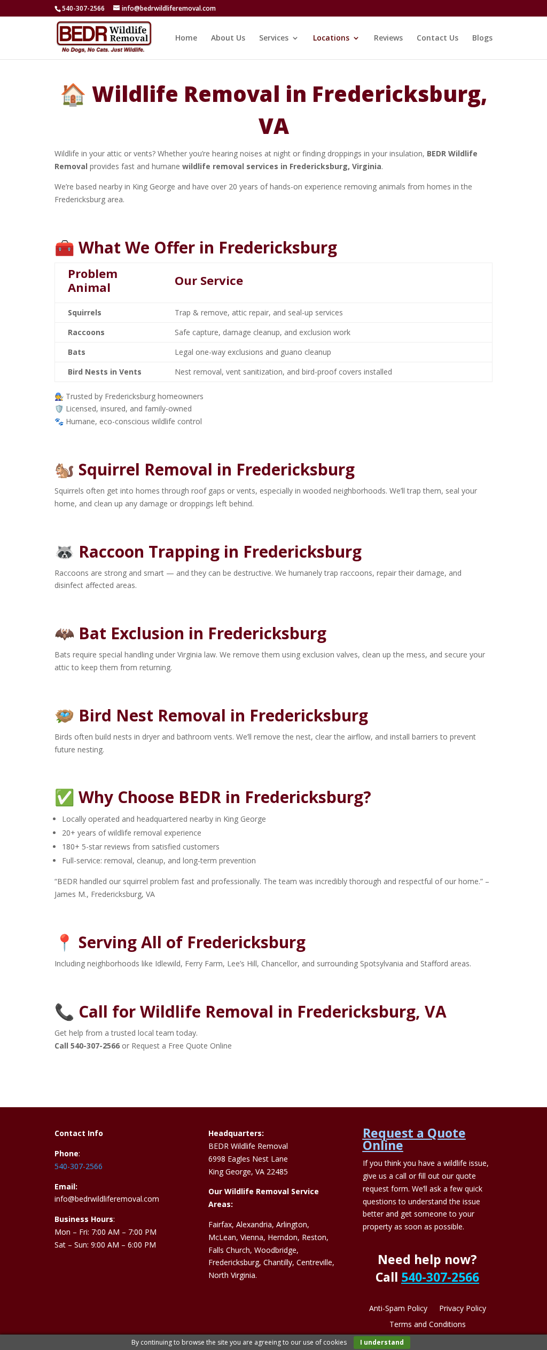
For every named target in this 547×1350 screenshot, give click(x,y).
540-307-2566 (78, 1166)
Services (273, 38)
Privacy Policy (462, 1309)
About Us (228, 38)
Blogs (482, 38)
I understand (382, 1342)
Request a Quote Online (414, 1139)
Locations (331, 38)
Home (186, 38)
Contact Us (437, 38)
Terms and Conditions (427, 1325)
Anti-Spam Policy (398, 1309)
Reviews (388, 38)
